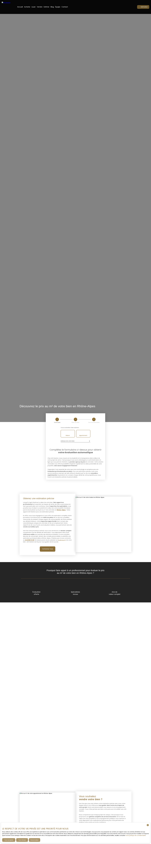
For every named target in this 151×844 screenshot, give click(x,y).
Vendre (39, 7)
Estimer (46, 7)
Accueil (20, 7)
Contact (65, 7)
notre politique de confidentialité (136, 835)
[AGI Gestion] (7, 7)
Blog (52, 7)
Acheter (27, 7)
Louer (34, 7)
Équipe (57, 7)
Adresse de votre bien (68, 441)
